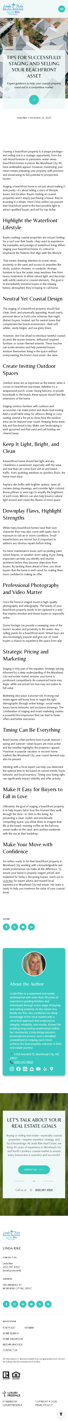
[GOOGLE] (48, 1304)
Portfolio (9, 1327)
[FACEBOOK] (6, 1304)
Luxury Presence (12, 1405)
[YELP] (39, 1304)
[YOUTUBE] (31, 1304)
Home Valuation (13, 1339)
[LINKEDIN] (23, 1304)
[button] (34, 1169)
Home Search (10, 1333)
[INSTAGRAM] (14, 1304)
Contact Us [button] (10, 1350)
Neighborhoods (12, 1344)
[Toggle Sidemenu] (61, 8)
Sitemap (29, 1327)
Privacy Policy (43, 1405)
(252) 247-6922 (23, 1062)
